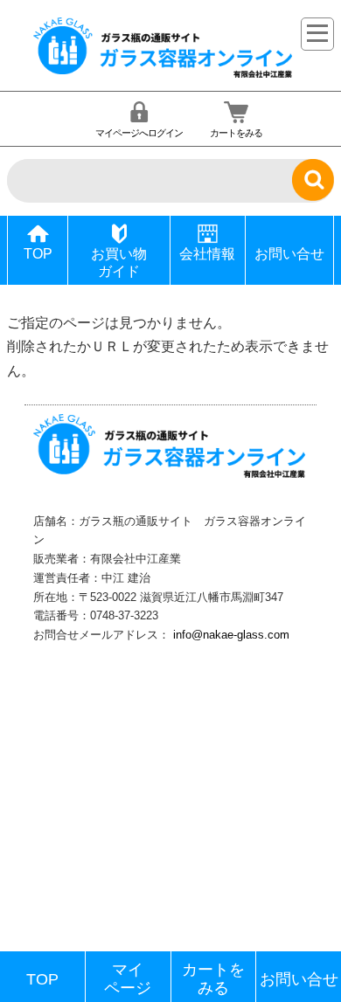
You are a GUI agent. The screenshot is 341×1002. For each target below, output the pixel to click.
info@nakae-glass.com (231, 634)
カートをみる (236, 133)
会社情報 (207, 253)
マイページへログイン (139, 133)
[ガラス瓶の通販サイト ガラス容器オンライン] (164, 75)
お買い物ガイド (119, 262)
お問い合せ (289, 253)
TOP (38, 253)
